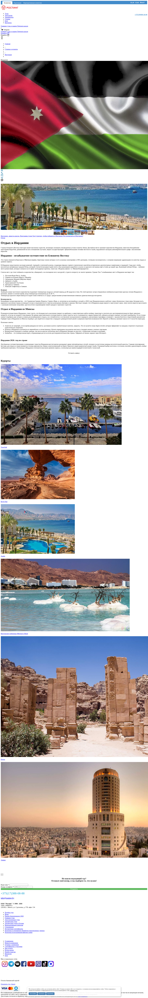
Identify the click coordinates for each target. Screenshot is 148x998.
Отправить (74, 889)
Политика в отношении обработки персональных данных (25, 930)
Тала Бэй (4, 447)
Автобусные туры (11, 921)
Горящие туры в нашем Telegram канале (14, 26)
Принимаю (50, 993)
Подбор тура (9, 912)
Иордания (8, 55)
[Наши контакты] (2, 173)
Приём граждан (10, 952)
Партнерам (17, 3)
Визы (7, 914)
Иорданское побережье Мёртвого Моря (14, 634)
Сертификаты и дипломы (13, 946)
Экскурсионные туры (12, 920)
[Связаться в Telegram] (2, 178)
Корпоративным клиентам (32, 3)
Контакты (8, 23)
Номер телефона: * (7, 887)
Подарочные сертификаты (14, 929)
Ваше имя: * (5, 885)
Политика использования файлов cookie (18, 932)
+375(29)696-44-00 (141, 14)
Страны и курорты (11, 49)
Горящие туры (10, 918)
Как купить (9, 948)
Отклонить (42, 993)
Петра (3, 759)
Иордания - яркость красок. (10, 236)
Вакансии (8, 954)
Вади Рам (4, 501)
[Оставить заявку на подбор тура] (2, 176)
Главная (7, 44)
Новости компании (11, 943)
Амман (3, 860)
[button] (145, 185)
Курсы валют (9, 950)
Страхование (9, 927)
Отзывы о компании (12, 945)
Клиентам (7, 3)
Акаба (3, 556)
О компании (9, 941)
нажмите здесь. (74, 990)
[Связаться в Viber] (2, 181)
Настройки (33, 993)
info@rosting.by (7, 898)
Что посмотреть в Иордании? (73, 236)
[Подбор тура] (2, 171)
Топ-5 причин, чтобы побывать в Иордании (47, 236)
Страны (7, 19)
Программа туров (26, 236)
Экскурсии (8, 15)
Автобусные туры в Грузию (14, 923)
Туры (6, 13)
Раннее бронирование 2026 (14, 916)
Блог (6, 21)
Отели (3, 238)
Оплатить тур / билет (8, 984)
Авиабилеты (9, 17)
